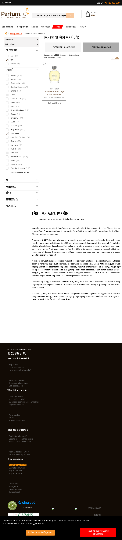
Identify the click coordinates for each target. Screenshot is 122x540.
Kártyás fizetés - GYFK (19, 452)
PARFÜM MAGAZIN (17, 465)
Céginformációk (16, 396)
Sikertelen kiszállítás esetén (21, 439)
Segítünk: (109, 3)
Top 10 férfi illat (15, 473)
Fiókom (8, 3)
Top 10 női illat (15, 471)
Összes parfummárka (18, 383)
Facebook (13, 484)
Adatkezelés (14, 415)
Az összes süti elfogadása (40, 532)
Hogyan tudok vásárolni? (20, 370)
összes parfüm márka (19, 173)
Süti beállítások (16, 386)
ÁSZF (11, 418)
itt (34, 523)
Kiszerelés (11, 206)
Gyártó (9, 70)
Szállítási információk (18, 436)
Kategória (11, 186)
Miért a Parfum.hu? (17, 399)
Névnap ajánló (15, 489)
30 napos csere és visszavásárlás (24, 402)
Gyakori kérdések (17, 367)
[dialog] (61, 528)
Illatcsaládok (14, 492)
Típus (8, 193)
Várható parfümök (17, 468)
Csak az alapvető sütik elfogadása (98, 532)
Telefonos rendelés (17, 380)
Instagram (13, 486)
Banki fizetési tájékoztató (20, 441)
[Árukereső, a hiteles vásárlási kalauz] (12, 508)
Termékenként (117, 58)
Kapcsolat (13, 364)
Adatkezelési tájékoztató (19, 455)
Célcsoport (11, 50)
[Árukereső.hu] (27, 503)
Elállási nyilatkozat (17, 420)
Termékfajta (12, 199)
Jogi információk (16, 405)
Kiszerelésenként (113, 58)
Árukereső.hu (27, 508)
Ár (7, 180)
